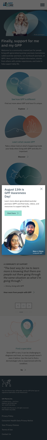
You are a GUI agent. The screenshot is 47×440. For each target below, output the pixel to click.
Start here (11, 213)
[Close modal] (41, 189)
